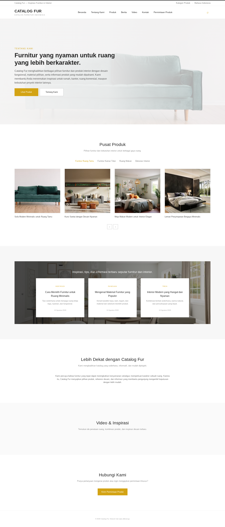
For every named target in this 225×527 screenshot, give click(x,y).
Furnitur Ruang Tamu (84, 161)
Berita (124, 12)
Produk (112, 12)
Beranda (82, 12)
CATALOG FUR (30, 12)
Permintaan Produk (163, 12)
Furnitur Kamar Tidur (107, 161)
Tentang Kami (97, 12)
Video (134, 12)
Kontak (145, 12)
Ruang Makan (125, 161)
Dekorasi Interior (142, 161)
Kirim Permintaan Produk (112, 492)
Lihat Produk (26, 92)
